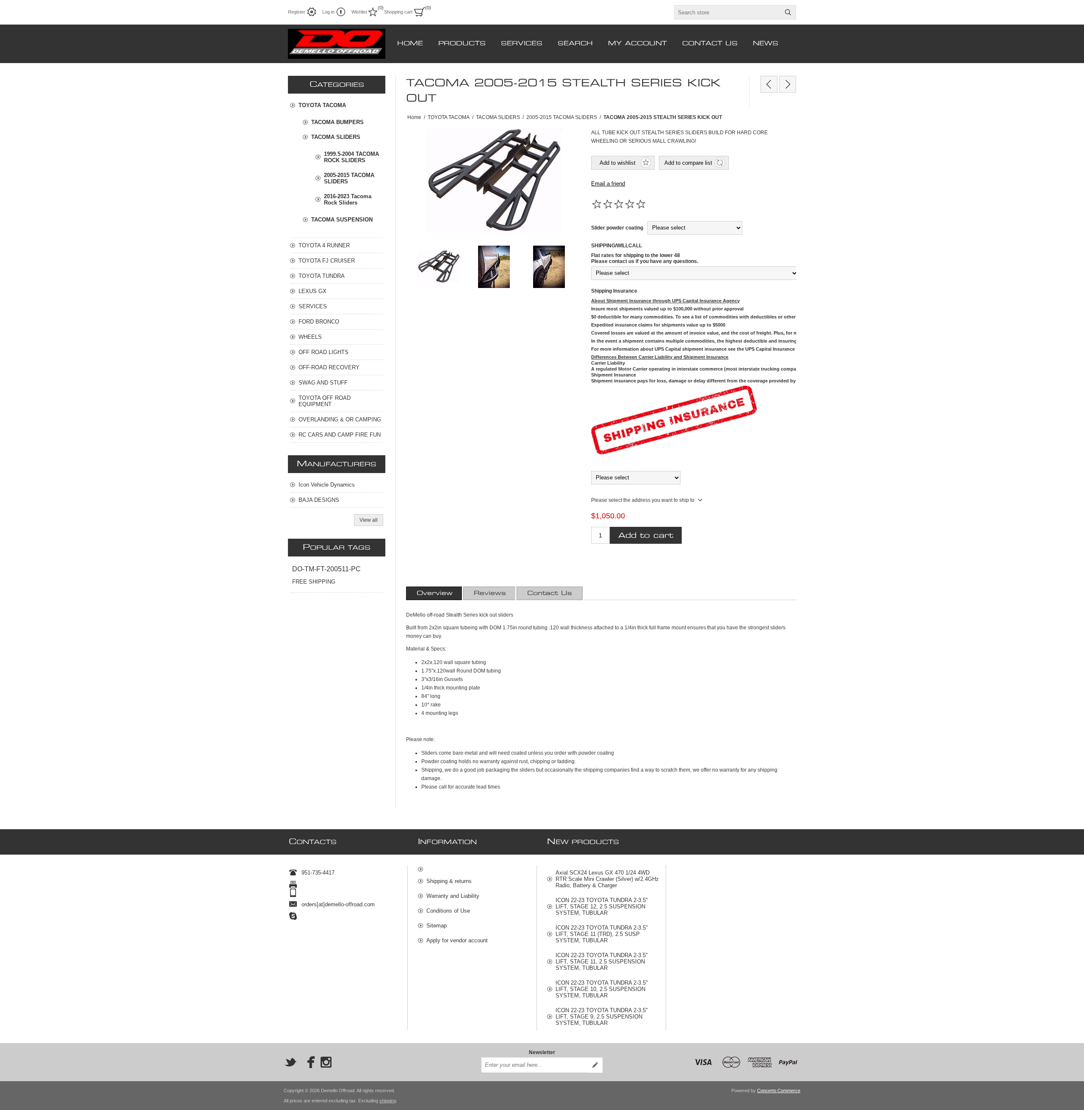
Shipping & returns (449, 881)
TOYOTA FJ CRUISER (327, 260)
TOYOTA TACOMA (322, 105)
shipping (387, 1100)
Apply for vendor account (457, 940)
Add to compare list (688, 163)
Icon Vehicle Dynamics (327, 485)
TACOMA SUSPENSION (342, 219)
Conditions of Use (448, 911)
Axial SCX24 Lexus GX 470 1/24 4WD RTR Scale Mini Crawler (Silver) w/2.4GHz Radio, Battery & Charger (607, 879)
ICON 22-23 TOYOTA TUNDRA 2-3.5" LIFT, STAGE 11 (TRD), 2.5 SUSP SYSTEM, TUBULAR (602, 934)
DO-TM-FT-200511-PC (326, 569)
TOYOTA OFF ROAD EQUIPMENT (325, 401)
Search (788, 12)
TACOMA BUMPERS (337, 122)
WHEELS (310, 337)
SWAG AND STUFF (323, 382)
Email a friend (608, 183)
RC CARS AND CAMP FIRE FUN (340, 435)
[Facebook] (308, 1062)
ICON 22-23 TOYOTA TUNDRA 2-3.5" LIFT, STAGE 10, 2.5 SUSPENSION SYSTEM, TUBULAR (602, 989)
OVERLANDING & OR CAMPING (340, 419)
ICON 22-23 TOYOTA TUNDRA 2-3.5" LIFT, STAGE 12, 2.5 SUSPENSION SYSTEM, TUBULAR (602, 906)
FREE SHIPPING (313, 582)
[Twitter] (290, 1062)
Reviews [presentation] (490, 593)
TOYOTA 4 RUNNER (324, 245)
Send (595, 1065)
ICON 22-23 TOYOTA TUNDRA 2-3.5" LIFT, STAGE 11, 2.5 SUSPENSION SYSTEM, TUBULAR (602, 961)
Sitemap (436, 925)
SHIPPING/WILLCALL (616, 246)
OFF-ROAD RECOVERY (329, 367)
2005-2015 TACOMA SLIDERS (349, 178)
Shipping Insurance (614, 291)
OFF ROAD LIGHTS (323, 352)
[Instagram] (326, 1062)
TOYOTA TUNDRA (322, 276)
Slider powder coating (617, 228)
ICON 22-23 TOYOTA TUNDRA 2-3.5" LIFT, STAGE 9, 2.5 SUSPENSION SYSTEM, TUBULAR (602, 1016)
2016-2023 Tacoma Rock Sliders (347, 199)
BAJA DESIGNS (319, 500)
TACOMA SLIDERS (335, 137)
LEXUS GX (312, 291)
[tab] (434, 593)
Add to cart (645, 535)
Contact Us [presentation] (549, 593)
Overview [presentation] (435, 593)
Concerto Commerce (778, 1090)
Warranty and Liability (452, 896)
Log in (328, 11)
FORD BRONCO (319, 321)
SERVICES (313, 306)
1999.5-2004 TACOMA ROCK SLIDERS (351, 157)
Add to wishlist (618, 163)
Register (296, 11)
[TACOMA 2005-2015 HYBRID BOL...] (787, 84)
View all (368, 520)
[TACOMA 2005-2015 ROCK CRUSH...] (768, 84)
